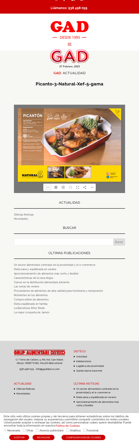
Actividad (81, 356)
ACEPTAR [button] (19, 437)
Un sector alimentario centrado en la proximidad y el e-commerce (54, 264)
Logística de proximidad (90, 366)
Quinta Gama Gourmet (89, 370)
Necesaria (13, 430)
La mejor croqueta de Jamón (31, 312)
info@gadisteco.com (48, 369)
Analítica (75, 430)
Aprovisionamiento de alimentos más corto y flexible (46, 273)
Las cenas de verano (26, 286)
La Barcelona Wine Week (29, 308)
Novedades (21, 218)
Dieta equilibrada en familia (30, 303)
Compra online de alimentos (31, 299)
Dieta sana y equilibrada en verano (35, 269)
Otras (29, 430)
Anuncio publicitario (52, 430)
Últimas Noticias (24, 214)
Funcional (92, 430)
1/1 (47, 187)
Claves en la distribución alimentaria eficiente (42, 282)
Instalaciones (83, 361)
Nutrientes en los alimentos (31, 295)
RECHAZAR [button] (43, 437)
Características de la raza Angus (33, 277)
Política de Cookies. (68, 425)
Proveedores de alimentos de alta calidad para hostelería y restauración (58, 290)
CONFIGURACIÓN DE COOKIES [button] (83, 437)
